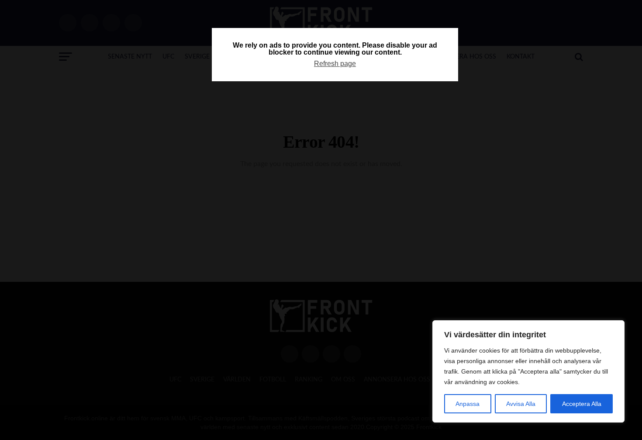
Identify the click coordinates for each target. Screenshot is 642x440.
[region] (528, 371)
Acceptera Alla (581, 403)
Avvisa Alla (520, 403)
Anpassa (468, 403)
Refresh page (335, 63)
